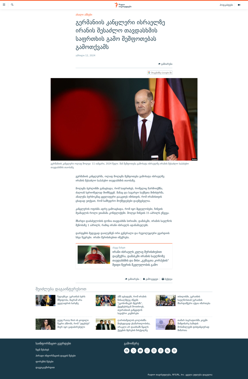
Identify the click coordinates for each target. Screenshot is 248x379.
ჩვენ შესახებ (42, 350)
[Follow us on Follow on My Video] (147, 350)
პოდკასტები (226, 5)
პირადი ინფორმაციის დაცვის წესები (56, 355)
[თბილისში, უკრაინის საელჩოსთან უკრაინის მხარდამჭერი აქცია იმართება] (166, 300)
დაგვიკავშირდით (45, 367)
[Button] (165, 64)
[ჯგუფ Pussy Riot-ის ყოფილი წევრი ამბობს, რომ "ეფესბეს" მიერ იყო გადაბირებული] (45, 324)
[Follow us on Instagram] (154, 350)
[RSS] (167, 350)
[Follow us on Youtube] (140, 350)
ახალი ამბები (84, 14)
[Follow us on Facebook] (126, 350)
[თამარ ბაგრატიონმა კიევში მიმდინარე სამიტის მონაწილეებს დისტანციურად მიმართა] (166, 324)
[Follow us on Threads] (160, 350)
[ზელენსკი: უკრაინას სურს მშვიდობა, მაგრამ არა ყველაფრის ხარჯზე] (45, 300)
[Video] (239, 5)
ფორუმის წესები (44, 361)
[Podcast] (174, 350)
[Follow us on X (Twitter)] (133, 350)
